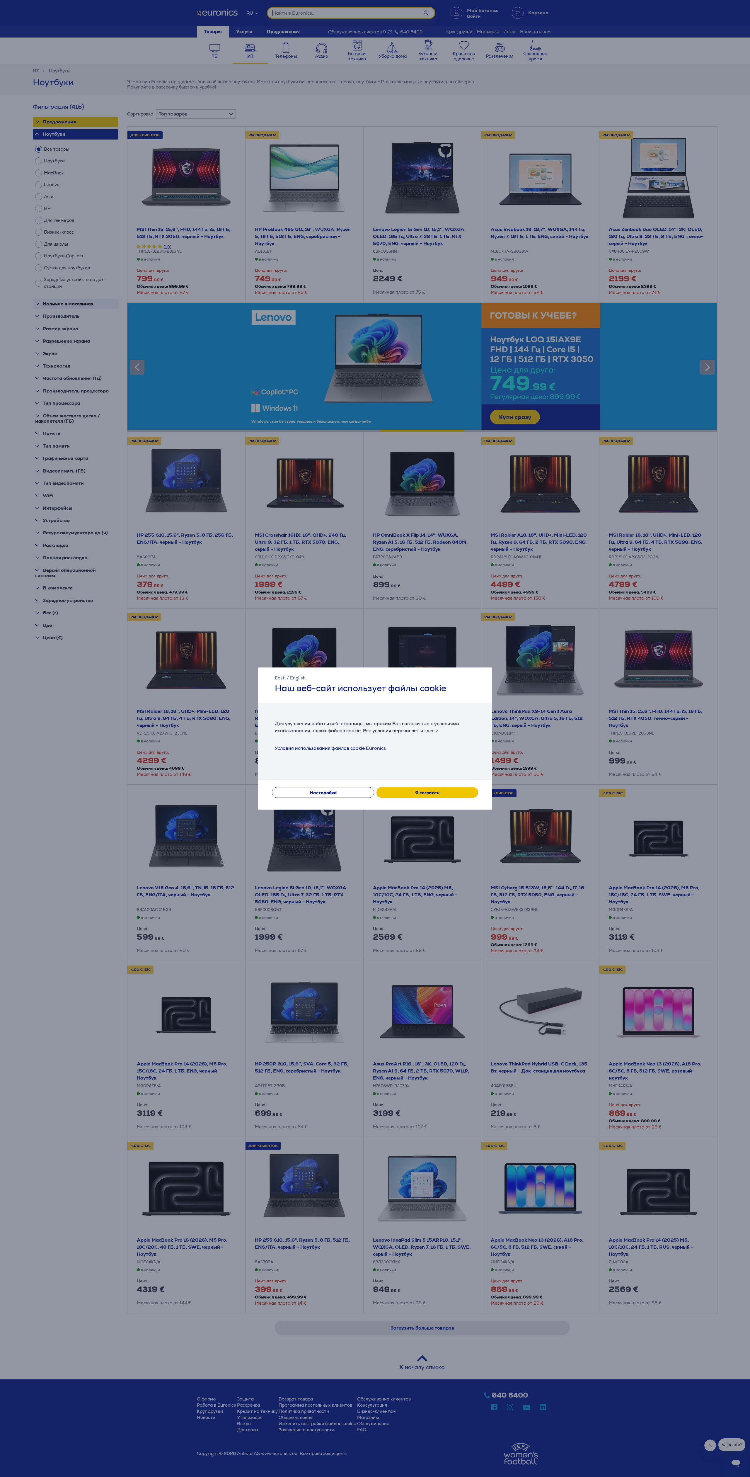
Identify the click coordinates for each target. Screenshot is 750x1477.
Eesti (280, 678)
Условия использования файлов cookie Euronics (330, 748)
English (298, 678)
